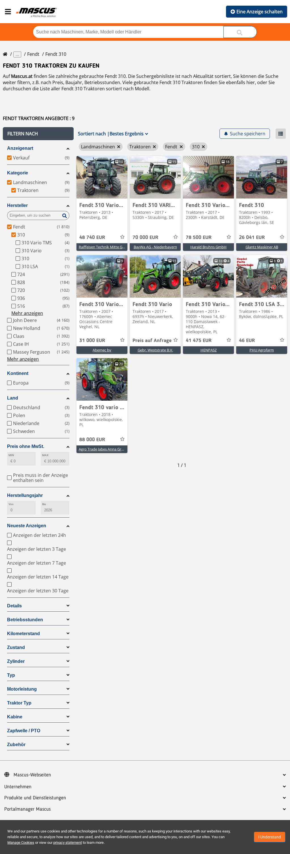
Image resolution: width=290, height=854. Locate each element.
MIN (11, 455)
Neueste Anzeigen (26, 525)
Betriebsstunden (25, 619)
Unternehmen (17, 786)
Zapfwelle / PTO (23, 730)
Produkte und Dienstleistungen (35, 797)
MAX (45, 455)
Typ (11, 675)
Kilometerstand (23, 633)
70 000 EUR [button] (145, 237)
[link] (101, 177)
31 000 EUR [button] (92, 340)
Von (11, 504)
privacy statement (67, 842)
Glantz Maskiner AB (262, 246)
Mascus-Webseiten (32, 775)
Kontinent (17, 373)
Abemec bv (102, 350)
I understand (269, 837)
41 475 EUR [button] (199, 340)
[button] (38, 133)
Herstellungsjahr (25, 495)
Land (12, 398)
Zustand (16, 647)
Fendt (33, 54)
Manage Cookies (20, 842)
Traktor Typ (19, 703)
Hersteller (17, 205)
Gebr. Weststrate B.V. (155, 350)
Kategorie (17, 172)
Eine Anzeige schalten (259, 11)
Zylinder (16, 661)
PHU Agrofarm (262, 350)
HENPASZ (209, 350)
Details (14, 605)
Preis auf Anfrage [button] (152, 340)
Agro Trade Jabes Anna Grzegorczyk (108, 449)
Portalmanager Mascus (27, 809)
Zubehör (16, 744)
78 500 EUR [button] (199, 237)
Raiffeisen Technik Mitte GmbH (105, 246)
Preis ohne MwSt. (25, 446)
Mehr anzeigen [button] (27, 313)
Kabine (14, 716)
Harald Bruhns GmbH (208, 246)
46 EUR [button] (247, 340)
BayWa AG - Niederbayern (155, 246)
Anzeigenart (20, 148)
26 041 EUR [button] (252, 237)
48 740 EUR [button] (92, 237)
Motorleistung (22, 689)
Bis (44, 504)
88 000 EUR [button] (92, 439)
